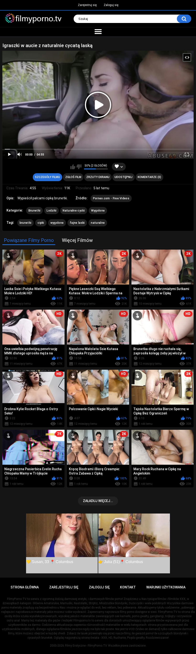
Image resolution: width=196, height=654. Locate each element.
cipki (41, 222)
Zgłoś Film (73, 177)
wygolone (57, 222)
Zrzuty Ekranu (97, 177)
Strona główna (25, 587)
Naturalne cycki (74, 210)
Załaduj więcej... (98, 501)
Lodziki (51, 210)
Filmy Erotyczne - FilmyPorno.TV (86, 645)
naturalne (98, 222)
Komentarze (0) (149, 177)
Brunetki (34, 210)
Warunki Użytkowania (165, 587)
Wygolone (98, 210)
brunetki (25, 222)
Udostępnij (123, 177)
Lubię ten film (72, 166)
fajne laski (77, 222)
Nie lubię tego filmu (79, 166)
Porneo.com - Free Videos (111, 198)
